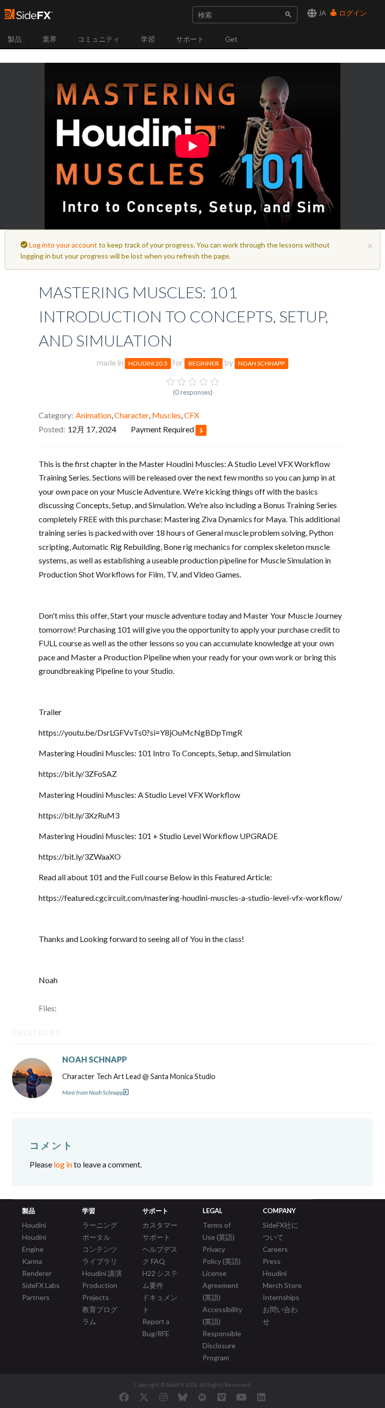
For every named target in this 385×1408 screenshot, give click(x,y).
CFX (191, 415)
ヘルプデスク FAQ (159, 1255)
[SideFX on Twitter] (144, 1397)
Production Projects (99, 1291)
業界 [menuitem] (50, 39)
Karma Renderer (37, 1267)
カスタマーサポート (159, 1231)
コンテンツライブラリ (99, 1255)
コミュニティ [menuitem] (99, 39)
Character (131, 415)
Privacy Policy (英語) (222, 1255)
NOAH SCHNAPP (94, 1059)
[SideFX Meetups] (202, 1397)
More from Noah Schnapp (92, 1092)
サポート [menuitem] (190, 39)
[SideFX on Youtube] (241, 1397)
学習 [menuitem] (148, 39)
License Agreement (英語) (221, 1285)
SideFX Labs (41, 1285)
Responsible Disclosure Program (222, 1345)
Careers (275, 1249)
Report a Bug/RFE (155, 1327)
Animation (93, 415)
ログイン (352, 13)
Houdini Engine (34, 1243)
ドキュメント (159, 1303)
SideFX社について (280, 1231)
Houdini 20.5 (147, 363)
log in (63, 1164)
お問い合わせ (280, 1315)
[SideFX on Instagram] (163, 1397)
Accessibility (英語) (222, 1315)
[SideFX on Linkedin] (261, 1397)
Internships (281, 1297)
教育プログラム (99, 1315)
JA (321, 13)
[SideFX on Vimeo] (222, 1397)
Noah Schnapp (261, 363)
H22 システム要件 (160, 1279)
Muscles (166, 415)
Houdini (34, 1225)
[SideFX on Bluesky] (182, 1397)
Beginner (203, 363)
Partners (36, 1297)
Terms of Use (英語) (219, 1231)
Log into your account (63, 245)
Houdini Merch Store (282, 1279)
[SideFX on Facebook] (124, 1397)
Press (272, 1261)
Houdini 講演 (102, 1273)
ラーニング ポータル (99, 1231)
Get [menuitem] (231, 39)
